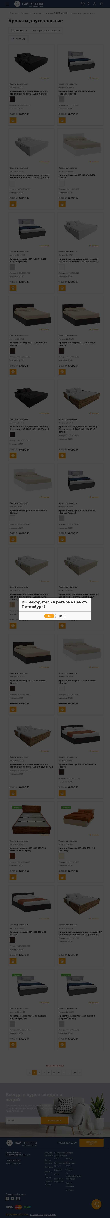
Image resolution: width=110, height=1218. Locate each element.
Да (49, 616)
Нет (60, 616)
